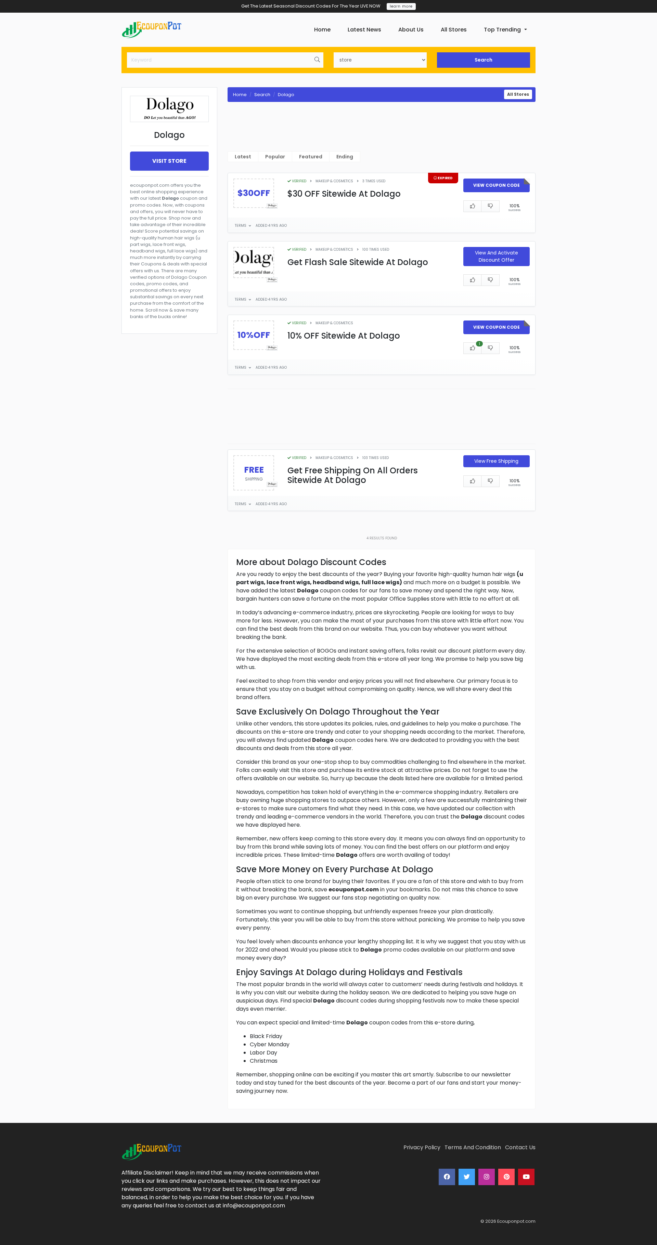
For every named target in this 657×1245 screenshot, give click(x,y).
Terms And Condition (473, 1147)
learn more (401, 6)
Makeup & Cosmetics (334, 181)
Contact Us (520, 1147)
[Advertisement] (169, 584)
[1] (472, 347)
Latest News (364, 30)
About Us (411, 30)
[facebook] (447, 1177)
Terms (241, 225)
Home (322, 30)
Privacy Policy (421, 1147)
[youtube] (526, 1177)
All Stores (454, 30)
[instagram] (486, 1177)
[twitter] (467, 1177)
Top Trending (502, 30)
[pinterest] (506, 1177)
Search (483, 59)
